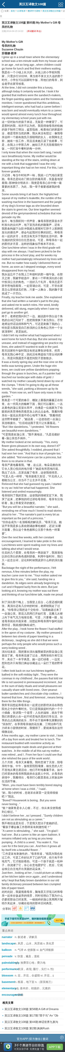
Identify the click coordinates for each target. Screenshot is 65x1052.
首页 (13, 11)
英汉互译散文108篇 (51, 11)
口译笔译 (21, 11)
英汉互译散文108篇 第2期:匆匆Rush (27, 1028)
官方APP (22, 1038)
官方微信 (35, 1038)
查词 (45, 1038)
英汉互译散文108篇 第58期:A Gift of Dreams (32, 1009)
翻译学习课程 (34, 11)
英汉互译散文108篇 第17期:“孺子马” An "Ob (31, 1015)
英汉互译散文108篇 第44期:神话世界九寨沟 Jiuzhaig (31, 1022)
